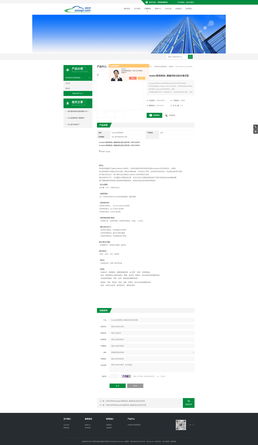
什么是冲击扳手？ (74, 124)
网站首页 (127, 8)
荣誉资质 (66, 427)
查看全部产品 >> (78, 93)
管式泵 (171, 66)
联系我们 (189, 8)
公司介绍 (66, 425)
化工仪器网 (165, 441)
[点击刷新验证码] (126, 376)
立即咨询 (156, 115)
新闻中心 (158, 8)
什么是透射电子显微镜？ (76, 118)
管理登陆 (173, 441)
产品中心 (148, 8)
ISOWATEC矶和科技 (160, 66)
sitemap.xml (150, 441)
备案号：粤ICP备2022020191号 (135, 441)
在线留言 (178, 8)
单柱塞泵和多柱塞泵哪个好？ (78, 111)
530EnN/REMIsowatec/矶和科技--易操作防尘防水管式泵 (126, 405)
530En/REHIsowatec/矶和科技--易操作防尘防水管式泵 (125, 401)
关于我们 (137, 8)
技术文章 (168, 8)
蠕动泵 (68, 88)
